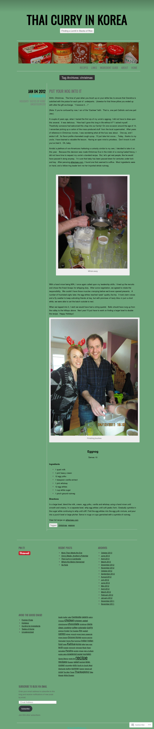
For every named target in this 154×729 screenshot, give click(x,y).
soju (75, 665)
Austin (60, 617)
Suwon (81, 669)
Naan (89, 647)
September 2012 (108, 573)
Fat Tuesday (74, 631)
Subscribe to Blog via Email (33, 686)
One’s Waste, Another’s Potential (74, 555)
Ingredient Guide (109, 68)
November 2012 (107, 567)
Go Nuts (64, 564)
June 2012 (105, 582)
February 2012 (107, 595)
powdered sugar (75, 653)
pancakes (61, 651)
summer (75, 668)
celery (91, 617)
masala (65, 647)
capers (85, 616)
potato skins (62, 654)
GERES (62, 633)
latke (83, 644)
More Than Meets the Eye (71, 552)
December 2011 (107, 601)
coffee (75, 627)
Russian (70, 662)
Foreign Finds (27, 620)
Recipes (84, 68)
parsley (76, 651)
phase (81, 651)
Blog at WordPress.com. (77, 728)
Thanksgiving (82, 671)
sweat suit (88, 669)
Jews (65, 644)
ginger (68, 634)
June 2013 (105, 555)
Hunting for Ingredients (31, 626)
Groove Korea (74, 637)
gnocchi (73, 634)
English (66, 631)
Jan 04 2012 (37, 91)
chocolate (73, 624)
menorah (72, 647)
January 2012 (106, 598)
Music (84, 647)
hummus (77, 641)
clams (89, 623)
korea (78, 644)
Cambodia (76, 616)
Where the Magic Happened (72, 561)
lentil (60, 647)
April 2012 (105, 589)
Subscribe (25, 708)
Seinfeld (82, 662)
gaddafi (85, 631)
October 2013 (106, 552)
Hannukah (62, 641)
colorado (82, 627)
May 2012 (105, 585)
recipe (81, 657)
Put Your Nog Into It (65, 91)
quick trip (72, 658)
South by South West (84, 665)
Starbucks (61, 669)
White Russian (69, 675)
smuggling (68, 665)
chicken (69, 620)
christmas (63, 525)
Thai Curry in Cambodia (71, 558)
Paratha (69, 650)
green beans (62, 637)
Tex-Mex (66, 672)
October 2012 (106, 570)
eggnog (71, 525)
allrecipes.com (72, 519)
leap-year (89, 644)
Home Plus (70, 641)
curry (90, 627)
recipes (62, 661)
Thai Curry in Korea (77, 19)
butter (65, 617)
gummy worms (87, 637)
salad (76, 661)
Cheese (61, 621)
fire (80, 630)
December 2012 (107, 564)
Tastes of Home (37, 101)
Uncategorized (38, 104)
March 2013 (106, 561)
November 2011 (107, 604)
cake (69, 617)
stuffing (68, 669)
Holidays (24, 101)
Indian (84, 640)
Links (94, 68)
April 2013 (105, 558)
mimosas (79, 647)
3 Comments (37, 95)
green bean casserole (84, 634)
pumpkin (87, 653)
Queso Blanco (63, 658)
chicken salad (81, 620)
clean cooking (64, 627)
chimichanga (62, 624)
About (124, 68)
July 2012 (105, 579)
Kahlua (71, 644)
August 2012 (106, 576)
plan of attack (88, 651)
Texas (72, 672)
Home (134, 68)
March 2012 (106, 592)
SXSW (60, 672)
